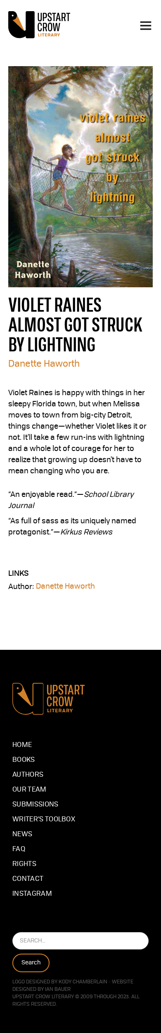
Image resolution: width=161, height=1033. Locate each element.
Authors (27, 775)
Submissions (35, 805)
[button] (145, 25)
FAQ (18, 849)
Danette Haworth (44, 364)
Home (22, 745)
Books (23, 760)
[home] (39, 25)
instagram (32, 894)
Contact (27, 879)
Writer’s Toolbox (43, 819)
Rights (24, 864)
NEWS (22, 834)
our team (29, 790)
